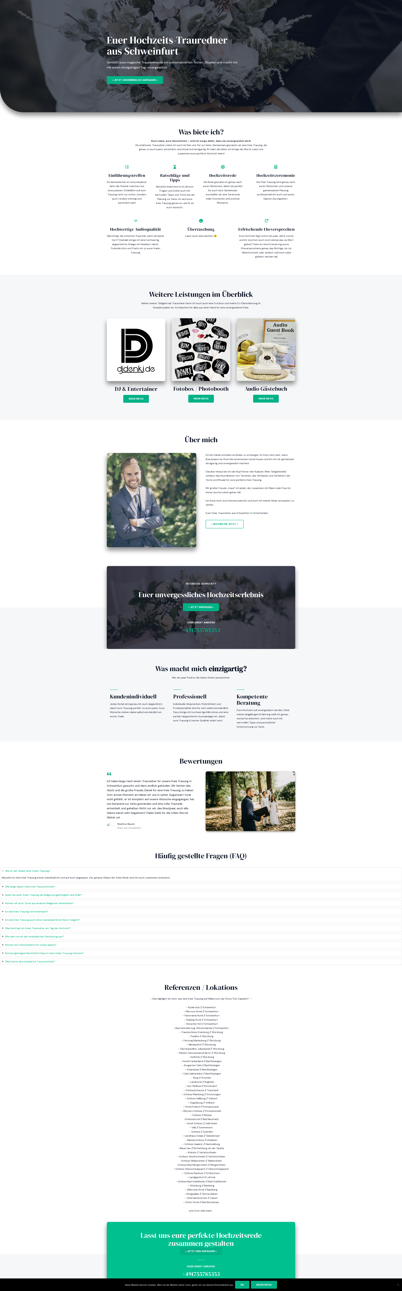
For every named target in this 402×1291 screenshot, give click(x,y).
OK (242, 1284)
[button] (136, 399)
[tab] (201, 874)
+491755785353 (201, 630)
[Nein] (398, 1284)
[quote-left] (109, 773)
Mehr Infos (264, 1284)
